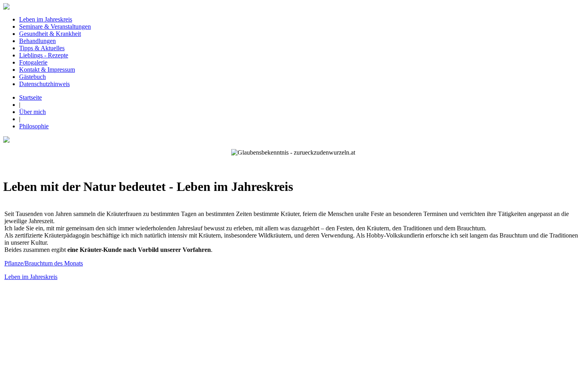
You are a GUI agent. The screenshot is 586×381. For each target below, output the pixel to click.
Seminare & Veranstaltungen (55, 26)
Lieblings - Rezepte (43, 55)
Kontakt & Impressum (47, 69)
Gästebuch (32, 76)
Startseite (30, 97)
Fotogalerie (33, 62)
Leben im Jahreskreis (45, 19)
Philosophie (34, 126)
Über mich (32, 111)
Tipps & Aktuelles (42, 48)
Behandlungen (37, 40)
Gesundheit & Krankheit (50, 33)
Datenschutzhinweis (44, 84)
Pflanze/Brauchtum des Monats (43, 263)
